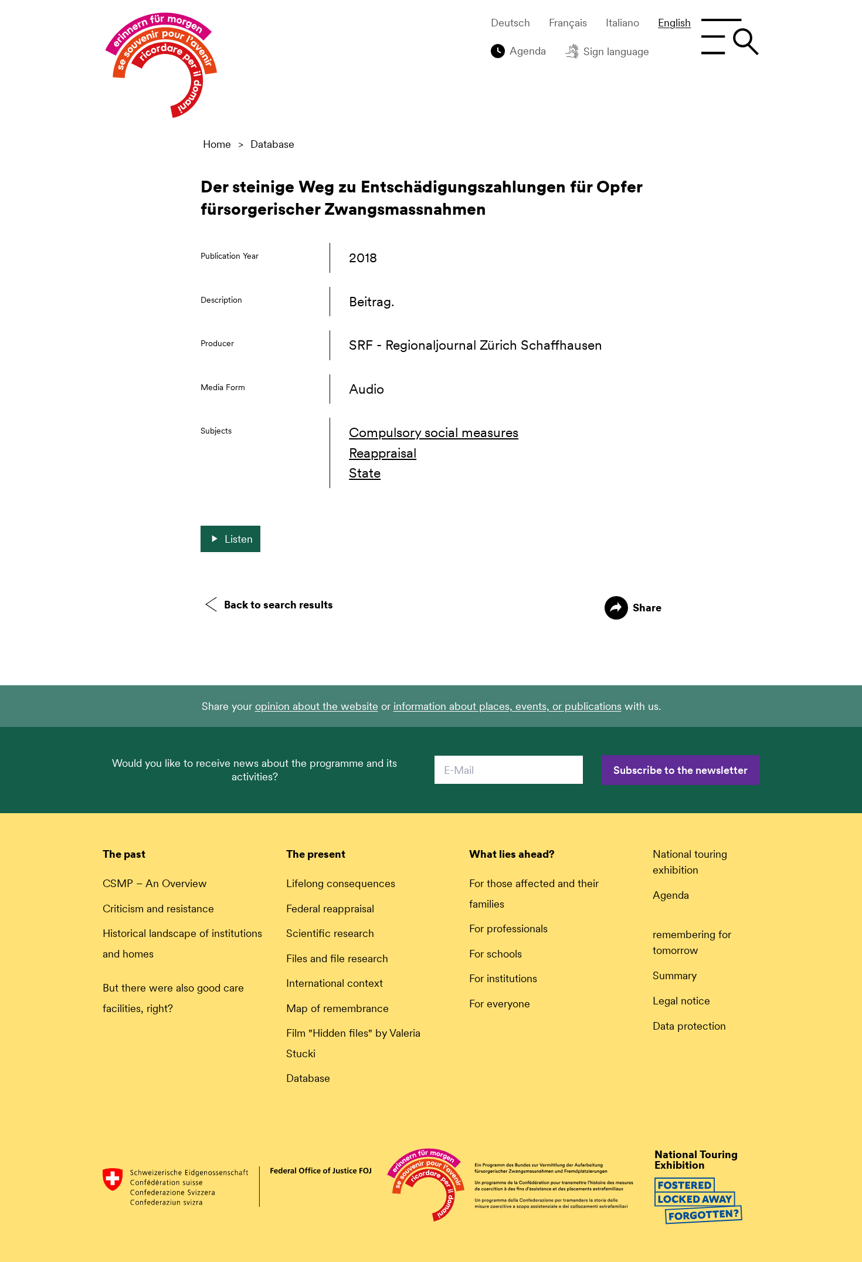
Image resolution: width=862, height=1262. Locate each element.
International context (334, 983)
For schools (495, 954)
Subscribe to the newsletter (680, 770)
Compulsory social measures (433, 432)
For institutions (503, 978)
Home (217, 144)
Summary (675, 975)
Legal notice (681, 1000)
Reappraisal (382, 453)
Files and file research (337, 958)
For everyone (499, 1003)
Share (647, 607)
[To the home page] (161, 68)
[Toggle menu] (729, 37)
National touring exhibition (690, 862)
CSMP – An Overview (155, 883)
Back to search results (278, 604)
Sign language (616, 51)
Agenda (528, 51)
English (674, 23)
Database (272, 144)
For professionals (508, 928)
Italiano (622, 23)
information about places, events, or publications (507, 706)
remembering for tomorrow (692, 942)
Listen (239, 539)
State (365, 473)
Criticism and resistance (158, 908)
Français (568, 23)
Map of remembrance (337, 1008)
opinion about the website (316, 706)
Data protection (689, 1026)
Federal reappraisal (330, 908)
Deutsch (510, 23)
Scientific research (330, 933)
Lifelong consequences (340, 883)
